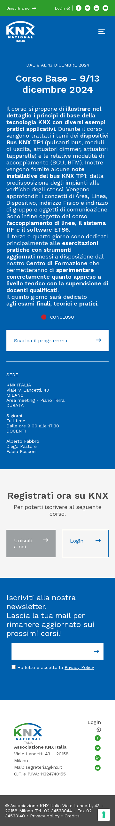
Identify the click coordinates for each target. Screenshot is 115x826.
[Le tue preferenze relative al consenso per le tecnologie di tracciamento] (104, 815)
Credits (72, 815)
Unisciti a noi (19, 8)
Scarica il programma (40, 341)
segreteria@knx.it (44, 767)
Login (60, 8)
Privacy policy (44, 815)
